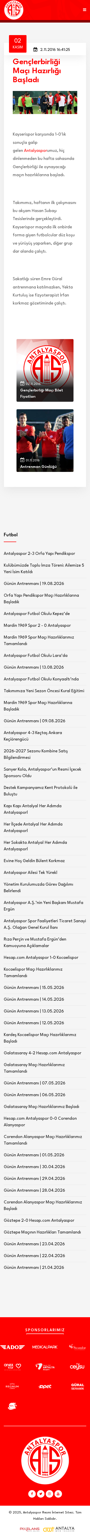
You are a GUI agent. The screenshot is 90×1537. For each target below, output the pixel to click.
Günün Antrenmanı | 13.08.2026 (34, 667)
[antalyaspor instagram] (49, 1494)
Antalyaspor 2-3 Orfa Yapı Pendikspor (39, 554)
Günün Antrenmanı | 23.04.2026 (34, 1244)
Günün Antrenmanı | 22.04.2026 (34, 1256)
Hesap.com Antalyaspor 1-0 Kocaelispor (41, 958)
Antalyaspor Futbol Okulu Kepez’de (37, 614)
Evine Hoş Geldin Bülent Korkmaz (34, 861)
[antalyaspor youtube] (58, 1494)
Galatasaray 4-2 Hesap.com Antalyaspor (42, 1053)
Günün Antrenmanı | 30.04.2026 (34, 1167)
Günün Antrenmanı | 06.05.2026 (34, 1095)
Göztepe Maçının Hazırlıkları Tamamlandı (42, 1232)
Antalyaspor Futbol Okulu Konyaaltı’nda (41, 679)
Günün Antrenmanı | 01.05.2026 (34, 1155)
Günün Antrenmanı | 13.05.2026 (34, 1011)
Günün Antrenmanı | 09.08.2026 (34, 721)
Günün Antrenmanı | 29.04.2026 (34, 1179)
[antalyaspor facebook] (32, 1494)
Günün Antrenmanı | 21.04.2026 (34, 1268)
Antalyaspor (35, 151)
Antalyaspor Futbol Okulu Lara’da (36, 656)
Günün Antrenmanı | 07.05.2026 (34, 1083)
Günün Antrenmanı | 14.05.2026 (34, 999)
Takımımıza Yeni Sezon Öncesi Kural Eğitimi (44, 691)
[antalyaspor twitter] (40, 1494)
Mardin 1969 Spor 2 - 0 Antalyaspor (37, 626)
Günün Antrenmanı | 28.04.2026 (34, 1190)
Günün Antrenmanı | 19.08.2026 (34, 584)
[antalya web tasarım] (28, 1529)
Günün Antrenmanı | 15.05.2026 (34, 988)
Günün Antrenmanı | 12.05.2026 (34, 1023)
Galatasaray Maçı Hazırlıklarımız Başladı (41, 1107)
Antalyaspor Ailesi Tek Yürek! (31, 873)
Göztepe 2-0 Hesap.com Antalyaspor (39, 1220)
